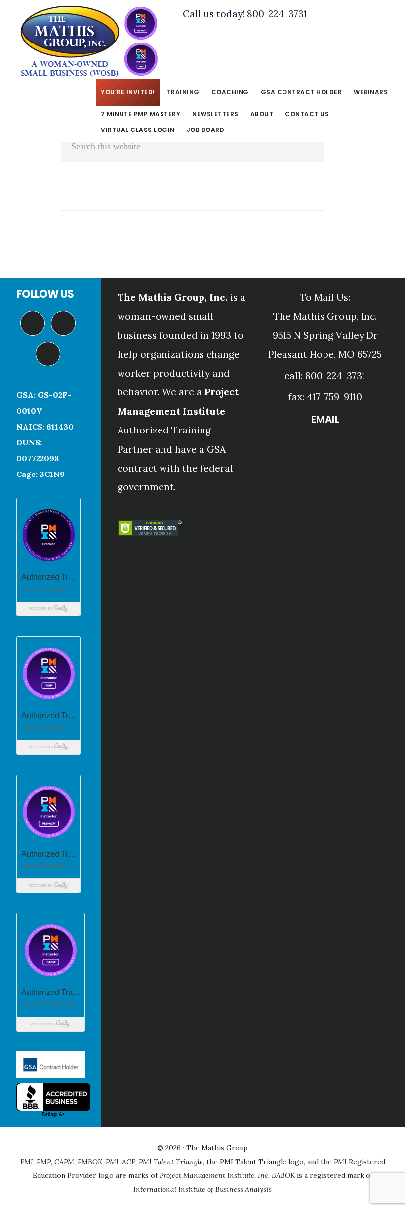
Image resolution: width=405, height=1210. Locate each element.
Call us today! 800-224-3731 (245, 14)
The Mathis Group (89, 41)
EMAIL (325, 419)
